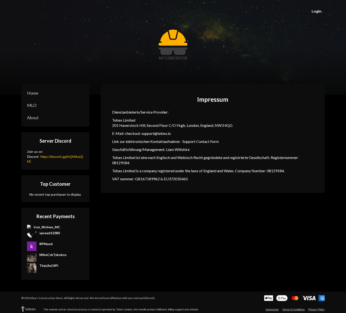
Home (32, 93)
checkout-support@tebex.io (148, 133)
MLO (31, 105)
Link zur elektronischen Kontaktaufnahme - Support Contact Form (165, 141)
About (33, 117)
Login (316, 11)
